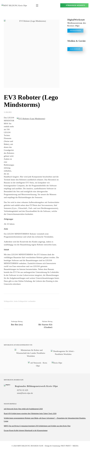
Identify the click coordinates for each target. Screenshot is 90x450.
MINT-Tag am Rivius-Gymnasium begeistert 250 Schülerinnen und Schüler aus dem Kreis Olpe (37, 426)
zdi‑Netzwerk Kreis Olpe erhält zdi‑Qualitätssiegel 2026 (23, 409)
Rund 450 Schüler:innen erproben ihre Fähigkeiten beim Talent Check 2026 (30, 413)
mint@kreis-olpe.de (25, 393)
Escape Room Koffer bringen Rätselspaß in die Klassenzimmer (26, 430)
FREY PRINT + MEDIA (69, 446)
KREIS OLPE (38, 446)
